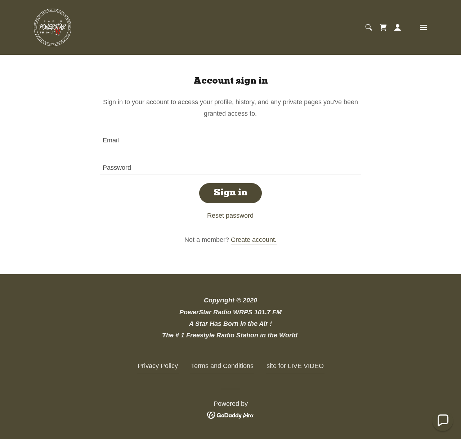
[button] (397, 27)
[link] (52, 27)
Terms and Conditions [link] (222, 365)
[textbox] (230, 137)
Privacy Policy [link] (158, 365)
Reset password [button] (230, 215)
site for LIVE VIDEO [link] (295, 365)
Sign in (230, 193)
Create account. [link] (254, 239)
